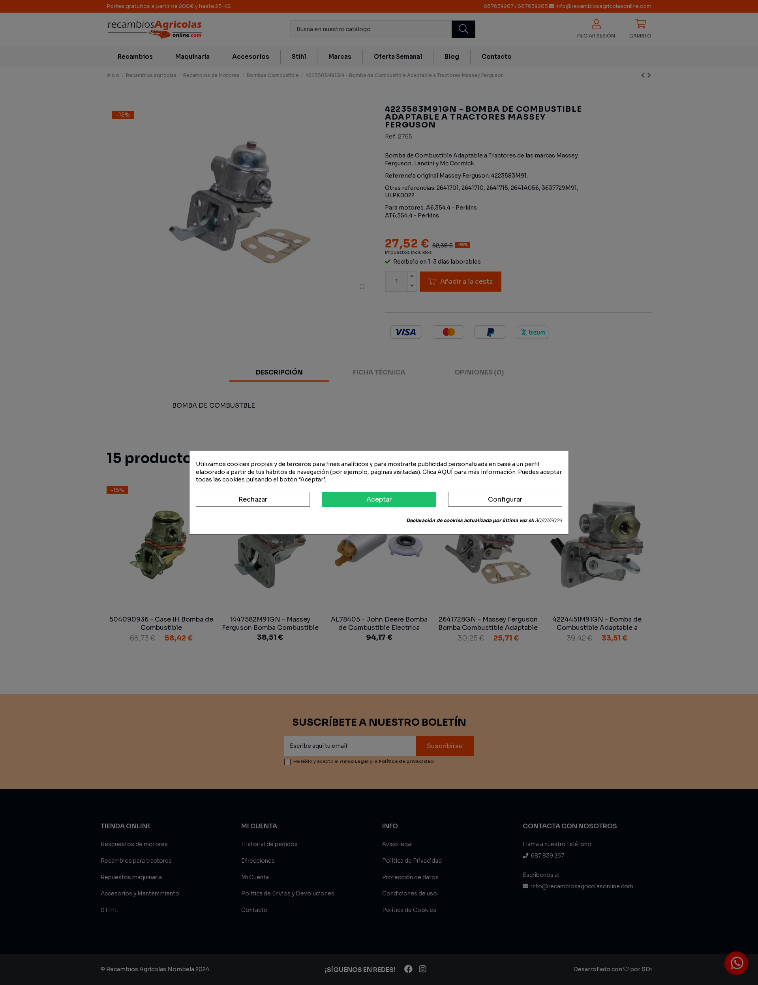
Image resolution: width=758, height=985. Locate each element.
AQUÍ (445, 472)
